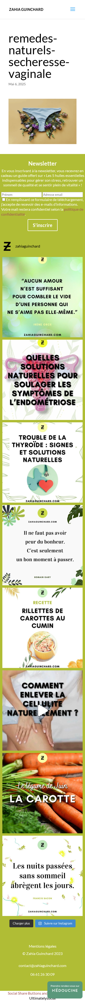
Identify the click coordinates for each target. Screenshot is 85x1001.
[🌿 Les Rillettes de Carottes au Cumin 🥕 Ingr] (42, 628)
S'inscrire (42, 225)
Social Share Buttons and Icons (32, 993)
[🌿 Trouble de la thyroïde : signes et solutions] (42, 462)
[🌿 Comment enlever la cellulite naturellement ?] (42, 710)
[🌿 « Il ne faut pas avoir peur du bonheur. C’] (42, 545)
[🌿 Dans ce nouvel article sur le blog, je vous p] (42, 380)
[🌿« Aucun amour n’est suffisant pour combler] (42, 297)
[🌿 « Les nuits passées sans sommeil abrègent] (42, 876)
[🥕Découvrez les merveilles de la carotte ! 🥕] (42, 793)
